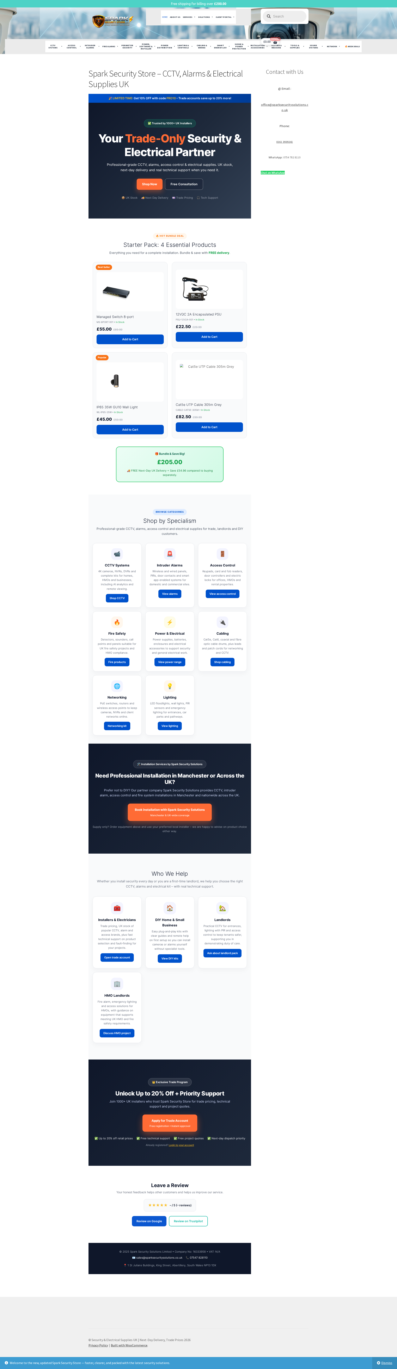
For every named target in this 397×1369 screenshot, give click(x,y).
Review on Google (149, 1221)
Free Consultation (184, 184)
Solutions (204, 17)
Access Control (72, 46)
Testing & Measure (276, 46)
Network (332, 46)
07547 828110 (199, 1257)
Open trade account (117, 957)
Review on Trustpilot (188, 1221)
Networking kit (117, 726)
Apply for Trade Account (169, 1123)
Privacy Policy (98, 1345)
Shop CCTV (117, 598)
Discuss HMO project (117, 1033)
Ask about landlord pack (222, 953)
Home (164, 17)
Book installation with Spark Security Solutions (170, 812)
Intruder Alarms (90, 46)
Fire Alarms (108, 46)
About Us (175, 17)
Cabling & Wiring (202, 46)
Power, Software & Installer (145, 46)
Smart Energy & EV (220, 46)
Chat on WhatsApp (273, 172)
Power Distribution (164, 46)
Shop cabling (222, 662)
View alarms (170, 593)
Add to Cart (130, 339)
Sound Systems (313, 46)
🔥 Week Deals (352, 46)
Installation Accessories (257, 46)
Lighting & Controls (183, 46)
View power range (170, 662)
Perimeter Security (127, 46)
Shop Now (149, 184)
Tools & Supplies (295, 46)
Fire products (117, 662)
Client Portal (223, 17)
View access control (222, 593)
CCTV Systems (52, 46)
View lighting (169, 726)
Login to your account (181, 1145)
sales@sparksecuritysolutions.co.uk (159, 1257)
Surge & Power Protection (239, 46)
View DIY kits (169, 958)
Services (187, 17)
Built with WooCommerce (129, 1345)
